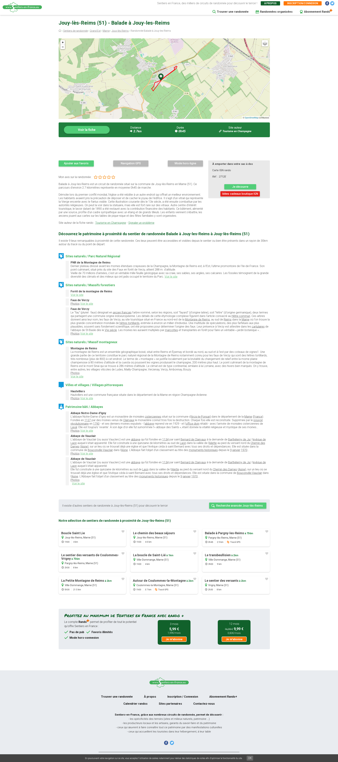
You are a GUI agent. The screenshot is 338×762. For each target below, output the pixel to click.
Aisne (84, 446)
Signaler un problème (141, 222)
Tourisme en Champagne (237, 131)
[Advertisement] (164, 149)
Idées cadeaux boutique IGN (240, 193)
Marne (106, 30)
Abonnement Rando (317, 11)
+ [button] (63, 42)
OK (250, 758)
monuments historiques (203, 450)
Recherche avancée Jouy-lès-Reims (239, 505)
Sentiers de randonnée (75, 30)
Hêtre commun (241, 316)
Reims (227, 319)
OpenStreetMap (251, 117)
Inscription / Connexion (182, 696)
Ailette (213, 443)
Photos (75, 303)
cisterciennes (153, 416)
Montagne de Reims (197, 319)
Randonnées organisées (276, 11)
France (258, 416)
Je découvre (240, 186)
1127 (87, 420)
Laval (74, 427)
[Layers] (265, 43)
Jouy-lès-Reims (120, 30)
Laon (183, 443)
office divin (192, 423)
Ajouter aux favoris (76, 163)
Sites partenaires (170, 703)
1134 (165, 439)
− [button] (63, 47)
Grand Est (95, 30)
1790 (96, 423)
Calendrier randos (135, 703)
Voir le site (171, 276)
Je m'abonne (174, 639)
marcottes (171, 330)
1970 (244, 450)
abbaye (149, 423)
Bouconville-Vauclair (100, 450)
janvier (236, 450)
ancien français (122, 312)
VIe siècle (111, 330)
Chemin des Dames (225, 469)
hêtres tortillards (129, 323)
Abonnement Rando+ (223, 696)
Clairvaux (128, 420)
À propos (270, 3)
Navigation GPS (131, 163)
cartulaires (258, 326)
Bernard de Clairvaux (193, 439)
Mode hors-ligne (185, 163)
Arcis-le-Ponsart (201, 416)
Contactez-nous (204, 703)
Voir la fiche (86, 130)
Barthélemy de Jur (239, 439)
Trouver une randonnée (233, 11)
